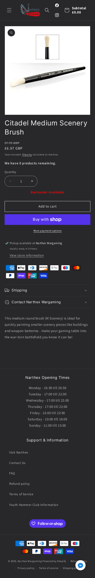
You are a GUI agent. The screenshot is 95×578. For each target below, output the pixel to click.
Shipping (27, 154)
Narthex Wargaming (30, 561)
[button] (9, 10)
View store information (27, 255)
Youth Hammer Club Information (33, 505)
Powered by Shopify (54, 561)
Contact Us (17, 463)
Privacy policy (26, 568)
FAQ (12, 473)
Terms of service (48, 568)
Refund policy (19, 484)
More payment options (47, 230)
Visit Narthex (18, 452)
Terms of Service (21, 494)
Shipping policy (72, 568)
